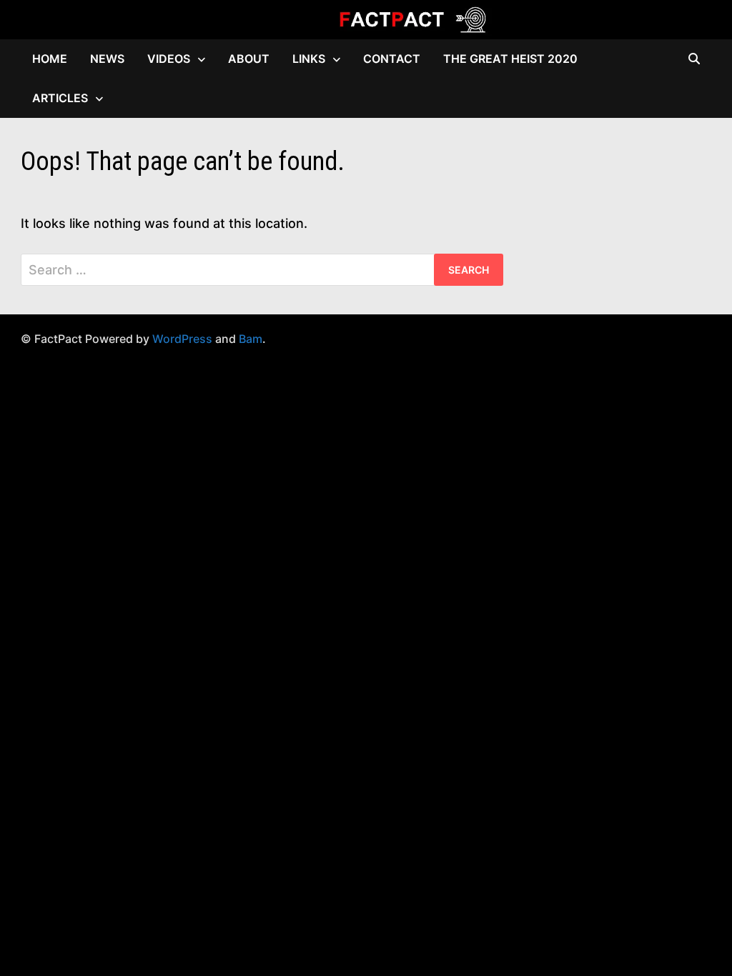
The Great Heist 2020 (510, 58)
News (107, 58)
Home (49, 58)
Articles (60, 98)
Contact (391, 58)
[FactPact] (366, 18)
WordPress (182, 339)
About (248, 58)
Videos (168, 58)
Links (308, 58)
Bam (250, 339)
